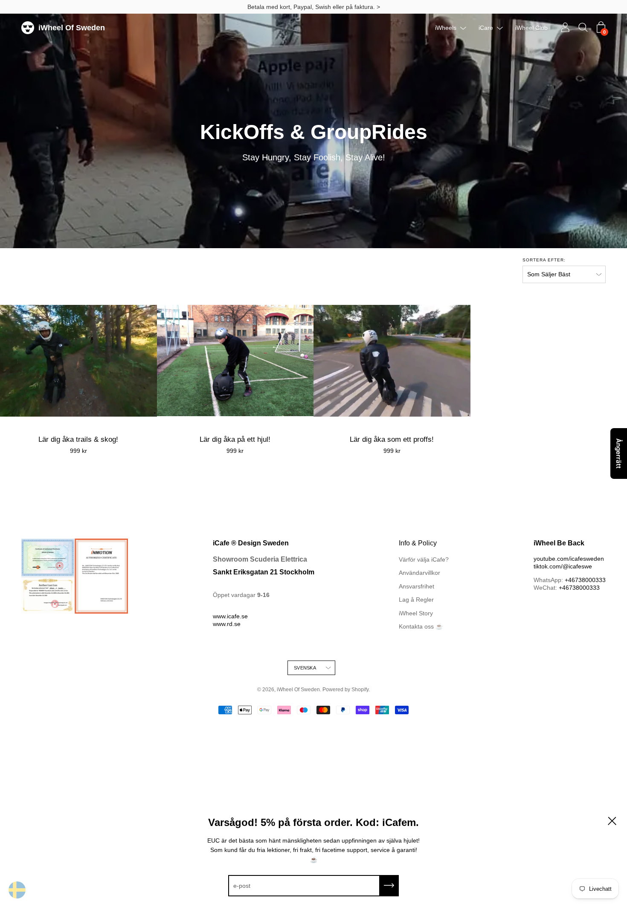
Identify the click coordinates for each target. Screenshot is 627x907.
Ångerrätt (619, 453)
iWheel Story (416, 613)
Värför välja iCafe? (424, 559)
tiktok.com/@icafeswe (563, 566)
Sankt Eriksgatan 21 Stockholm (263, 572)
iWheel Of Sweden (71, 27)
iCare (486, 27)
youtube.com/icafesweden (569, 558)
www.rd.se (227, 623)
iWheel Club (531, 27)
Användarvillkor (419, 572)
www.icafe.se (230, 616)
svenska (305, 667)
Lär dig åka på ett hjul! (235, 439)
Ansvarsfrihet (416, 586)
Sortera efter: (544, 260)
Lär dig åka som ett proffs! (392, 439)
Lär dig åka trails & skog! (78, 439)
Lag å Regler (416, 599)
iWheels (445, 27)
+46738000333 (585, 580)
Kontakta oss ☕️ (421, 626)
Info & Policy (418, 543)
